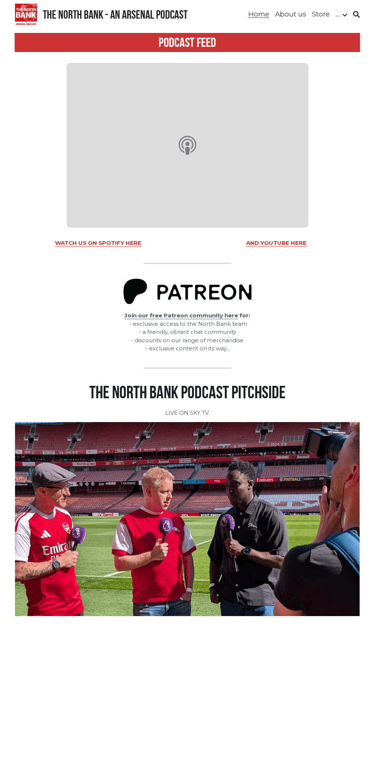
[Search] (356, 14)
